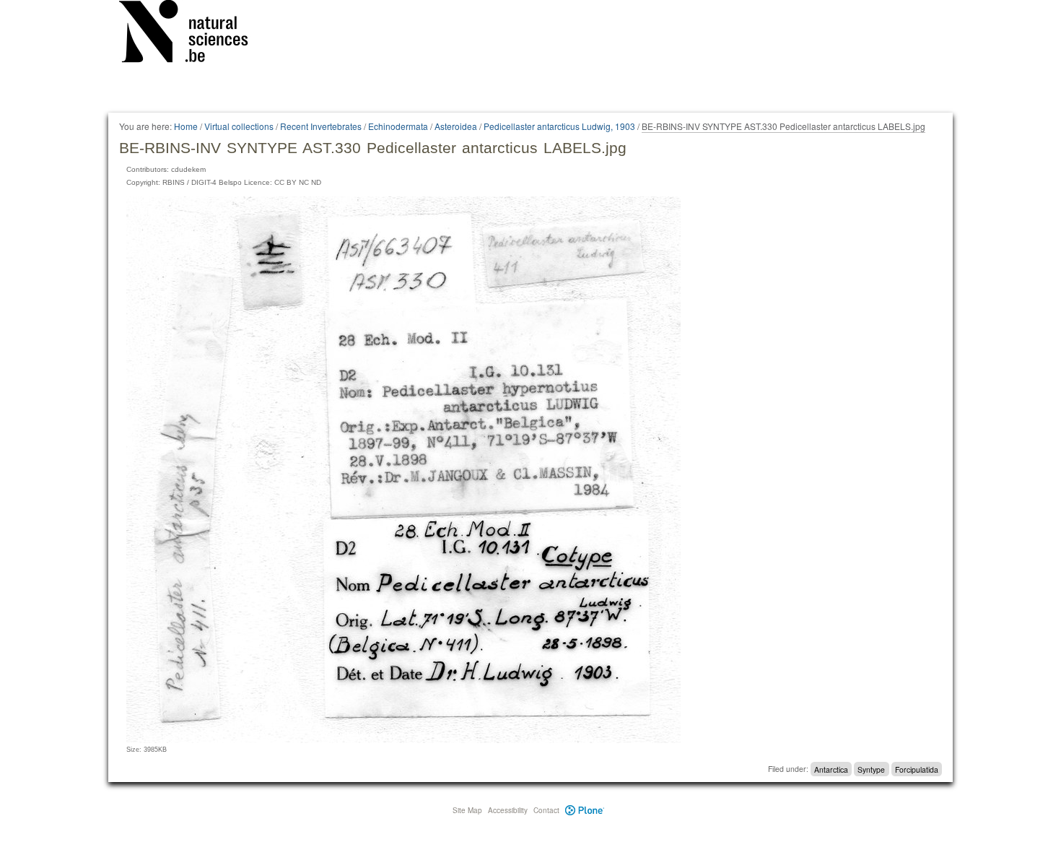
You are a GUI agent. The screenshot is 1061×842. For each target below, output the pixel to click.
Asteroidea (456, 126)
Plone (585, 810)
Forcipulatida (916, 768)
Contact (546, 810)
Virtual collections (239, 126)
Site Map (467, 810)
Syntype (871, 768)
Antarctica (831, 768)
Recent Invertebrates (321, 126)
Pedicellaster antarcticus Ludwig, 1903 (559, 126)
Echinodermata (398, 126)
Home (186, 126)
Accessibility (508, 810)
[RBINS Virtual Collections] (192, 34)
